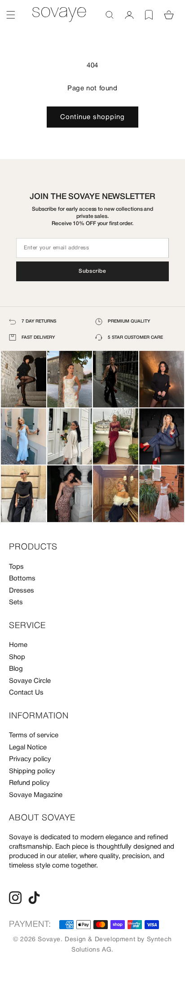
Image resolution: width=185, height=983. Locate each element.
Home (18, 645)
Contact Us (26, 693)
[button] (11, 15)
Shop (17, 657)
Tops (16, 567)
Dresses (21, 591)
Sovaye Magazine (35, 795)
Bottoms (22, 579)
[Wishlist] (149, 15)
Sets (16, 602)
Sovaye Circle (30, 681)
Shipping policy (32, 771)
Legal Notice (28, 747)
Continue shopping (92, 117)
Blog (16, 669)
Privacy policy (30, 759)
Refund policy (29, 783)
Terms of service (33, 735)
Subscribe (92, 271)
